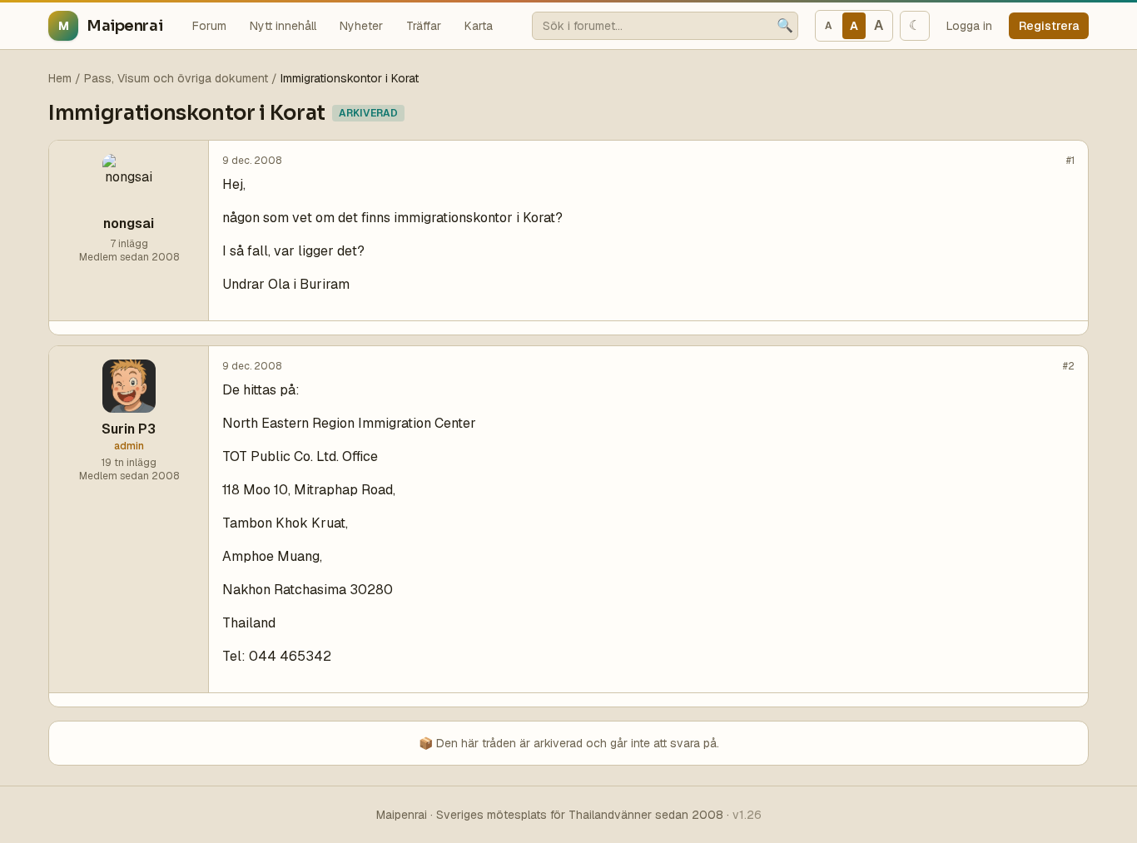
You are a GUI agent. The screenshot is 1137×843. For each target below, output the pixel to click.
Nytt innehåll (283, 25)
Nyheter (361, 25)
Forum (209, 25)
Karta (478, 25)
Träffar (423, 25)
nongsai (128, 223)
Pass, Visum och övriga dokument (176, 78)
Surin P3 (129, 429)
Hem (60, 78)
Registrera (1049, 25)
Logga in (969, 25)
